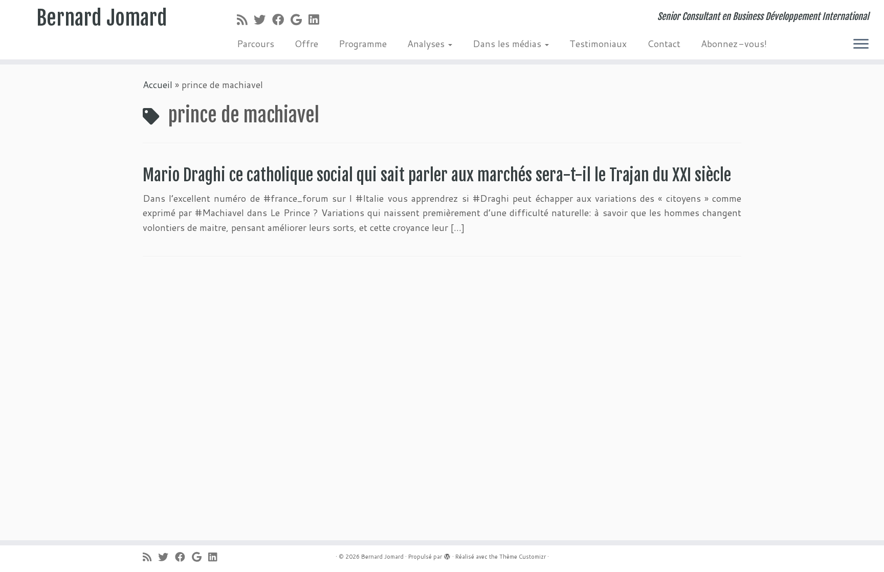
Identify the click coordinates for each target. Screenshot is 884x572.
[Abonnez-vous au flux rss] (245, 19)
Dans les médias (508, 43)
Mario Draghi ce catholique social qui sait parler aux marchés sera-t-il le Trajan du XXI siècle (437, 175)
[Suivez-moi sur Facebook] (281, 19)
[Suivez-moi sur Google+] (299, 19)
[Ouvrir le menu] (861, 44)
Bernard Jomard (101, 18)
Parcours (255, 43)
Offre (306, 43)
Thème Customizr (522, 557)
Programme (363, 43)
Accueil (157, 84)
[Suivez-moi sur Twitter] (263, 19)
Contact (663, 43)
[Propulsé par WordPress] (447, 554)
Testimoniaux (598, 43)
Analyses (427, 43)
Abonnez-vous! (734, 43)
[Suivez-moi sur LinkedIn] (316, 19)
